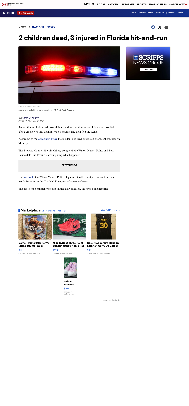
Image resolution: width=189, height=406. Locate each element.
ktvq (9, 13)
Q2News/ (5, 13)
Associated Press (47, 139)
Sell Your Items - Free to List (54, 211)
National (113, 4)
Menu (88, 4)
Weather (128, 4)
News (133, 12)
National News (43, 27)
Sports (141, 4)
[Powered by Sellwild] (116, 300)
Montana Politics (146, 12)
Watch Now (177, 4)
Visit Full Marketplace (110, 210)
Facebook (28, 177)
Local (101, 4)
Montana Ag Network (165, 12)
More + (181, 12)
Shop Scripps (158, 4)
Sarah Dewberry (30, 117)
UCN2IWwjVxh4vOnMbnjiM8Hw (14, 13)
